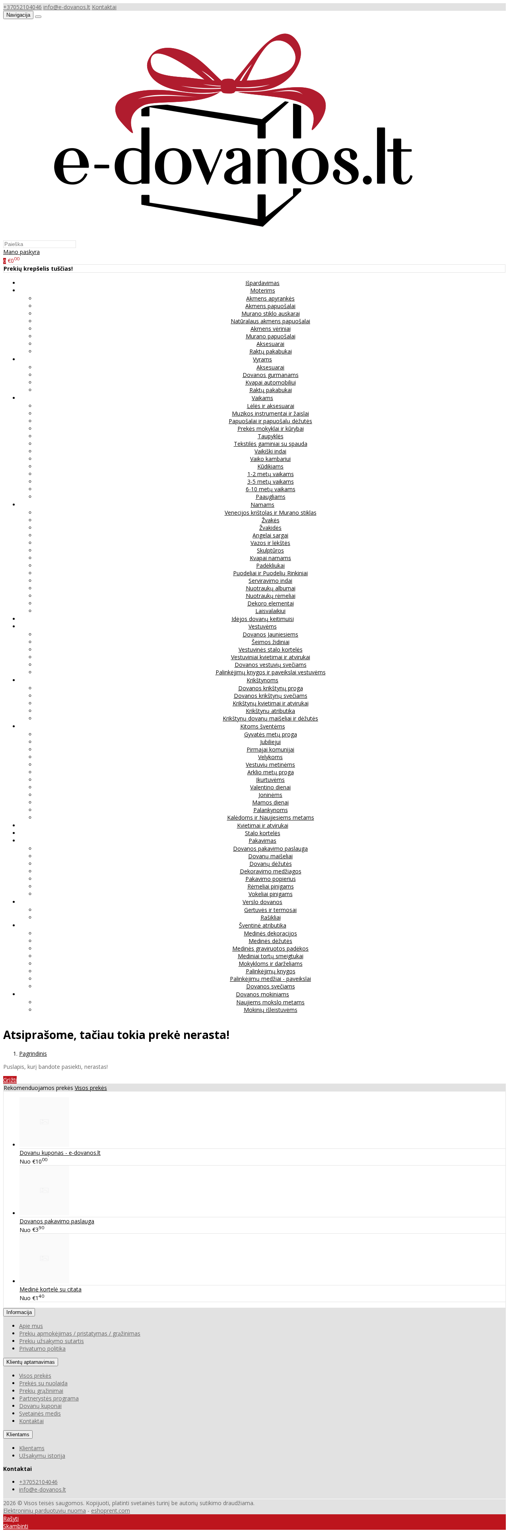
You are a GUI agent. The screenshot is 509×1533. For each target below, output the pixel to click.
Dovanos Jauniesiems (270, 634)
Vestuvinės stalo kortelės (271, 649)
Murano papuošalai (270, 336)
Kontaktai (104, 7)
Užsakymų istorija (42, 1455)
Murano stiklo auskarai (270, 313)
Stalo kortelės (262, 833)
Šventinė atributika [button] (262, 925)
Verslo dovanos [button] (262, 902)
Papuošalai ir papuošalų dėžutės (270, 421)
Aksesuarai (270, 344)
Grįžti (10, 1080)
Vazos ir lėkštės (270, 543)
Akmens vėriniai (271, 328)
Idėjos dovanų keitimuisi (262, 619)
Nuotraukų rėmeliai (270, 596)
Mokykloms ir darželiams (271, 963)
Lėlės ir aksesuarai (270, 406)
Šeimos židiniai (270, 642)
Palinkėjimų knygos (270, 971)
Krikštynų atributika (270, 711)
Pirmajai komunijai (270, 749)
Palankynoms (270, 810)
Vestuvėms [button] (263, 626)
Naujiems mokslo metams (270, 1002)
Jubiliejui (270, 742)
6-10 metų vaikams (270, 489)
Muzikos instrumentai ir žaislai (270, 413)
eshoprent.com (110, 1510)
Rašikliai (270, 917)
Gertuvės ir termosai (270, 910)
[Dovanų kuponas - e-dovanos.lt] (44, 1144)
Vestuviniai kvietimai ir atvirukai (270, 657)
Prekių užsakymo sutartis (51, 1341)
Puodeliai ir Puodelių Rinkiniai (270, 573)
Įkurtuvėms (270, 779)
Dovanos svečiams (270, 986)
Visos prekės (91, 1088)
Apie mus (31, 1326)
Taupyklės (271, 436)
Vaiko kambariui (270, 459)
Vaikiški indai (270, 451)
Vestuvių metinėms (270, 764)
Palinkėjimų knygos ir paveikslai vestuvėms (271, 672)
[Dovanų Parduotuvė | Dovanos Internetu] (232, 236)
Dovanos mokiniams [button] (262, 994)
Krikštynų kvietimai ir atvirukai (271, 703)
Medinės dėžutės (270, 941)
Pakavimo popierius (270, 879)
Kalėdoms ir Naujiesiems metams (270, 817)
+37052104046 (22, 7)
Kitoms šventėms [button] (262, 726)
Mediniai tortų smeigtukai (270, 956)
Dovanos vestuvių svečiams (271, 664)
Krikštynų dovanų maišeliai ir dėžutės (270, 718)
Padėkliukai (270, 565)
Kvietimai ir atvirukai (262, 825)
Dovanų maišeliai (270, 856)
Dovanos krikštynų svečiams (270, 695)
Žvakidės (270, 527)
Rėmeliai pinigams (270, 886)
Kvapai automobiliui (270, 382)
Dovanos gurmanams (271, 375)
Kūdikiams (270, 466)
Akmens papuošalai (270, 306)
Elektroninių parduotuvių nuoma (44, 1510)
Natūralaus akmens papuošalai (270, 321)
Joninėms (270, 795)
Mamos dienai (270, 802)
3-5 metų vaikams (270, 481)
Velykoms (270, 757)
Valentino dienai (270, 787)
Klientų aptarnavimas (30, 1362)
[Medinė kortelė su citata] (44, 1281)
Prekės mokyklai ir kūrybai (270, 428)
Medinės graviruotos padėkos (270, 948)
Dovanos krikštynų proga (270, 688)
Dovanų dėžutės (270, 863)
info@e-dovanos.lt (66, 7)
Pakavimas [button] (262, 840)
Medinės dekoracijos (270, 933)
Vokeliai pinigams (271, 894)
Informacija (19, 1312)
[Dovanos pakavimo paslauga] (44, 1213)
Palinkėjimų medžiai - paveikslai (270, 978)
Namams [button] (262, 504)
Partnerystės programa (49, 1398)
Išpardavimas (262, 283)
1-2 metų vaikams (270, 474)
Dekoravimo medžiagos (270, 871)
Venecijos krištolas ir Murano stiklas (271, 512)
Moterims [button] (262, 290)
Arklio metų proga (270, 772)
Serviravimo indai (270, 580)
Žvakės (271, 520)
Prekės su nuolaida (43, 1383)
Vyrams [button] (262, 359)
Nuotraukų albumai (270, 588)
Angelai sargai (270, 535)
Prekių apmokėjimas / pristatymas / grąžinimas (79, 1333)
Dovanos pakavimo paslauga (270, 848)
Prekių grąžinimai (41, 1390)
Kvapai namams (270, 558)
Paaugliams (271, 496)
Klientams (17, 1434)
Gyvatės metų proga (270, 734)
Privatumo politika (42, 1348)
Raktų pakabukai (270, 351)
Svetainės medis (40, 1413)
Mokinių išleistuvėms (270, 1010)
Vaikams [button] (262, 398)
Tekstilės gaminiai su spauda (270, 443)
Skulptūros (270, 550)
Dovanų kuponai (40, 1406)
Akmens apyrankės (270, 298)
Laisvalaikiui (270, 611)
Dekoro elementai (270, 603)
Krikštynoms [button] (262, 680)
